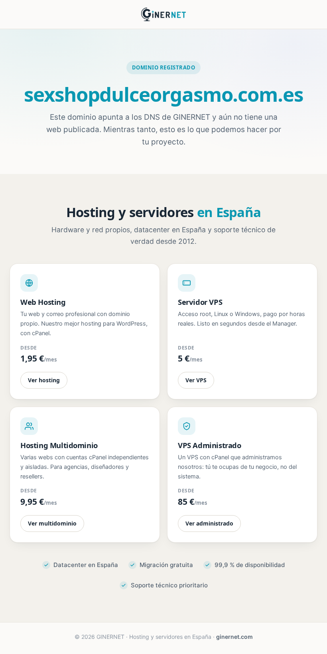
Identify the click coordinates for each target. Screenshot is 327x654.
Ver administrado (209, 523)
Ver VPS (196, 380)
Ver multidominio (52, 523)
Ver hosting (44, 380)
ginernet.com (234, 636)
